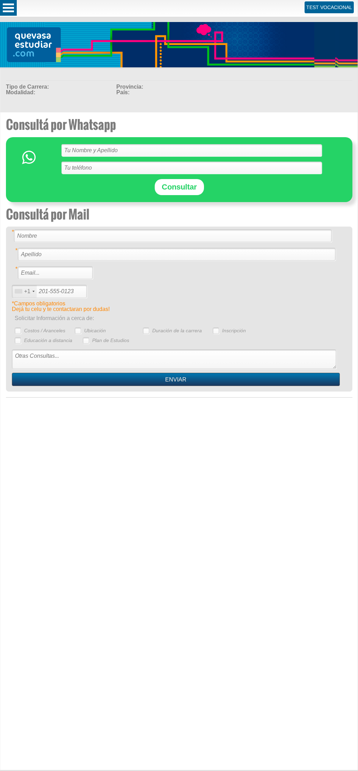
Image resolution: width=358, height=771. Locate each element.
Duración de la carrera (177, 330)
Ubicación (95, 330)
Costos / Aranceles (44, 330)
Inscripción (234, 330)
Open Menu (8, 8)
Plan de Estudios (110, 340)
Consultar (179, 187)
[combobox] (24, 291)
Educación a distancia (48, 340)
